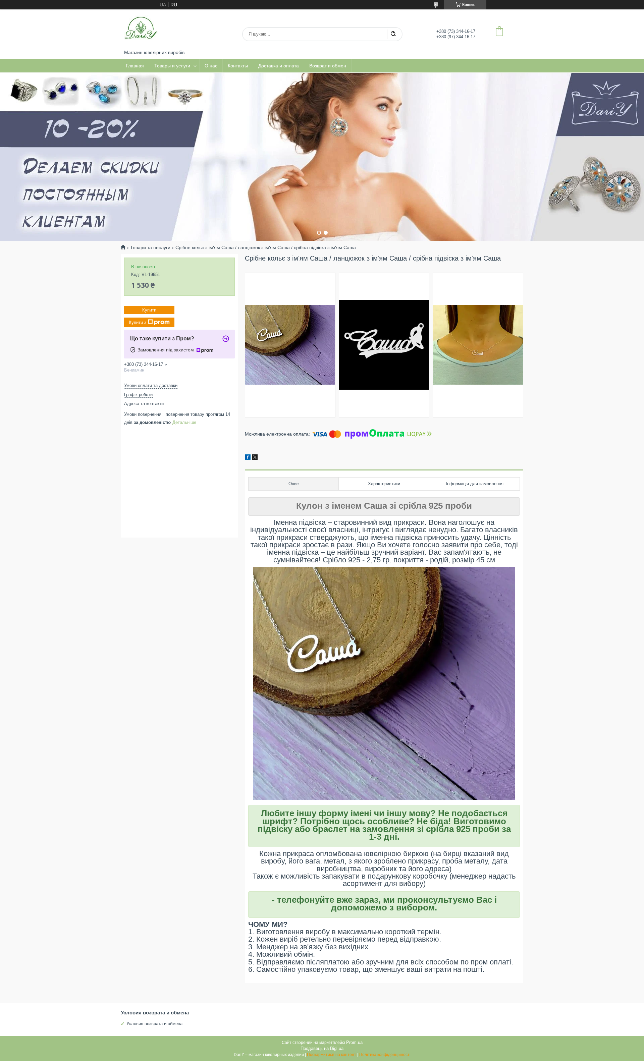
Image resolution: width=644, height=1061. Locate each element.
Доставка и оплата (278, 65)
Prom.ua (354, 1042)
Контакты (238, 65)
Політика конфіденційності (385, 1054)
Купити (149, 310)
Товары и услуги (172, 65)
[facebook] (248, 458)
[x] (255, 458)
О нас (211, 65)
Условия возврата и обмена (154, 1023)
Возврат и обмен (327, 65)
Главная (135, 65)
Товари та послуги (150, 247)
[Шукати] (393, 34)
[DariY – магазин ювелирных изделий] (141, 29)
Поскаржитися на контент (331, 1054)
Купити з (137, 322)
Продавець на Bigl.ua (322, 1048)
